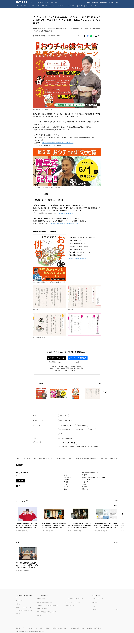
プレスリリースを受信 (91, 2)
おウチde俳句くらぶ (80, 429)
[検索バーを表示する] (117, 2)
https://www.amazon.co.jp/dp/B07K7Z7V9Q (64, 223)
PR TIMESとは (19, 600)
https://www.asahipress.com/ (77, 258)
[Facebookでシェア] (87, 35)
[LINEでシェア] (91, 35)
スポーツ (93, 6)
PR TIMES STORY (41, 599)
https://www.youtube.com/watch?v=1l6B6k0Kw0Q (58, 143)
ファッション (62, 6)
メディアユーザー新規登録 (77, 358)
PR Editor (39, 615)
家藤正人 (92, 429)
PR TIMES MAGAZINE (42, 608)
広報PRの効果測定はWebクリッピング (46, 612)
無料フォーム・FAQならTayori (72, 602)
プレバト (72, 425)
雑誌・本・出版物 (64, 420)
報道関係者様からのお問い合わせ (60, 628)
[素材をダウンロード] (96, 35)
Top (17, 6)
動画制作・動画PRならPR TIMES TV (45, 602)
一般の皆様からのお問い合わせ (93, 628)
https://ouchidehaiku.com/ (66, 213)
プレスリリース (27, 458)
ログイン (111, 2)
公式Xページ (95, 606)
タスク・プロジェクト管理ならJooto (74, 599)
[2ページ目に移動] (100, 383)
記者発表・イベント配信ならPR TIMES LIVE (47, 605)
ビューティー (52, 6)
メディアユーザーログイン (56, 358)
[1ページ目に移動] (99, 383)
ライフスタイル (72, 6)
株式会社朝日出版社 (39, 458)
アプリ (38, 6)
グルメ (87, 6)
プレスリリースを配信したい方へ (24, 610)
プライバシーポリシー (28, 628)
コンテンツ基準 (39, 628)
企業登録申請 (103, 2)
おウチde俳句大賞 (64, 429)
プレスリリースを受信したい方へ (24, 607)
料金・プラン (19, 604)
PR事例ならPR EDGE (70, 605)
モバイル (31, 6)
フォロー (20, 480)
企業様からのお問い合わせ (77, 628)
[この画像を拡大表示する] (41, 393)
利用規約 (47, 628)
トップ (18, 458)
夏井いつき (62, 425)
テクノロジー (23, 6)
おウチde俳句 (82, 425)
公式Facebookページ (97, 599)
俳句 (60, 433)
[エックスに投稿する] (84, 35)
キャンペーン (63, 415)
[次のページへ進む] (105, 392)
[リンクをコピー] (99, 35)
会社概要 (18, 628)
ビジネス (81, 6)
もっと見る (115, 500)
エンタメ (44, 6)
